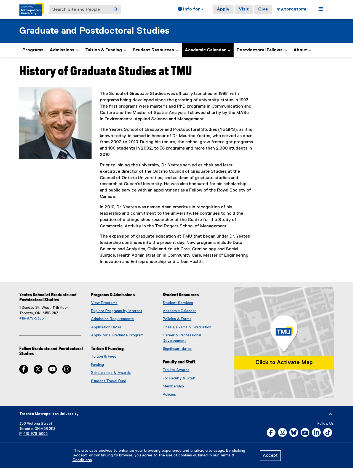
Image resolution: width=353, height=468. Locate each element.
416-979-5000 (35, 434)
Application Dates (106, 327)
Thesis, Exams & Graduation (187, 327)
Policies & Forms (177, 319)
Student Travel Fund (108, 381)
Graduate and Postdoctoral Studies (94, 31)
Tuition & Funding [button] (103, 50)
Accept (270, 455)
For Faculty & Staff (179, 378)
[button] (191, 9)
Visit (244, 9)
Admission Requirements (112, 319)
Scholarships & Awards (111, 373)
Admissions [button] (62, 50)
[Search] (115, 9)
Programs (33, 50)
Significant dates (177, 349)
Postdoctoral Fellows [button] (260, 50)
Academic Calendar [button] (205, 50)
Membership (173, 386)
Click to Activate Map (284, 362)
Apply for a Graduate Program (117, 335)
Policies (169, 395)
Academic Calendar (179, 311)
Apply (223, 9)
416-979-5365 (31, 318)
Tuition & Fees (104, 356)
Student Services (178, 303)
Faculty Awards (176, 370)
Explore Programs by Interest (116, 311)
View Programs (104, 303)
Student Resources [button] (153, 50)
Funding (97, 365)
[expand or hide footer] (330, 414)
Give (263, 9)
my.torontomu (292, 9)
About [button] (300, 50)
